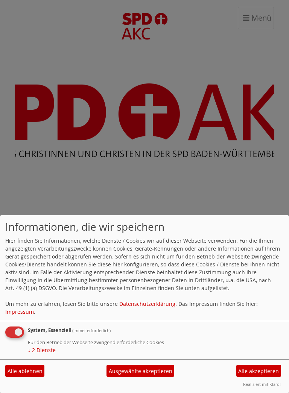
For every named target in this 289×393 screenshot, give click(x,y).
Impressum (19, 311)
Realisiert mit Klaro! (262, 384)
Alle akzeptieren (258, 371)
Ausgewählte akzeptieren (140, 371)
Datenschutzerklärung (147, 303)
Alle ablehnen (25, 371)
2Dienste (42, 350)
